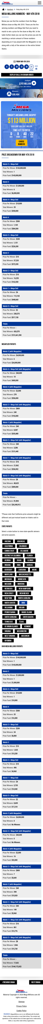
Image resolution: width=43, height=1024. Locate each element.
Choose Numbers (21, 142)
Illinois (30, 560)
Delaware (24, 550)
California (9, 546)
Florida (30, 555)
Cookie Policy (21, 1011)
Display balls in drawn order (21, 74)
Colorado (23, 546)
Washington (21, 631)
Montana (21, 584)
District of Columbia (13, 555)
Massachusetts (25, 574)
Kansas (30, 565)
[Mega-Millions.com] (7, 1)
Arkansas (21, 541)
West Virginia (10, 635)
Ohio (23, 602)
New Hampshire (25, 588)
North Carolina (24, 598)
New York (8, 598)
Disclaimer (7, 1014)
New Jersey (9, 593)
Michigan (8, 579)
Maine (34, 569)
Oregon (21, 607)
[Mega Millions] (3, 9)
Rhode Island (27, 612)
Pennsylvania (10, 612)
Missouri (8, 584)
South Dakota (28, 617)
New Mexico (24, 593)
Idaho (19, 560)
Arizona (8, 541)
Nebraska (8, 588)
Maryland (9, 574)
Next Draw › (36, 982)
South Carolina (11, 617)
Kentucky (8, 569)
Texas (21, 621)
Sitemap (21, 1002)
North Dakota (10, 602)
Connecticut (9, 550)
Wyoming (8, 640)
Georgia (8, 560)
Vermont (27, 626)
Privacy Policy (21, 1006)
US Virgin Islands (11, 626)
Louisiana (22, 569)
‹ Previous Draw (8, 982)
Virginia (8, 631)
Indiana (8, 565)
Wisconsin (25, 635)
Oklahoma (9, 607)
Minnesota (22, 579)
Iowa (19, 565)
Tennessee (9, 621)
